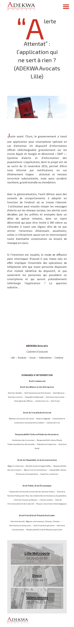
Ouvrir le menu (66, 7)
